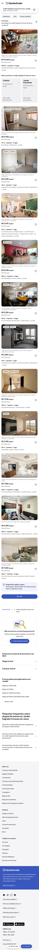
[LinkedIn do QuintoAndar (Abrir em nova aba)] (15, 895)
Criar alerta (27, 946)
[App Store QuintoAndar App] (19, 924)
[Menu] (2, 3)
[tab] (6, 16)
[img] (19, 41)
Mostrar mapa (14, 946)
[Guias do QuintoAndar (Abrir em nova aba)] (11, 895)
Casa (15, 16)
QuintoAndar (6, 609)
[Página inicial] (14, 3)
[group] (19, 50)
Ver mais (19, 596)
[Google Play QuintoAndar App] (8, 924)
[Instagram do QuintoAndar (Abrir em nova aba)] (8, 895)
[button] (11, 90)
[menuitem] (6, 610)
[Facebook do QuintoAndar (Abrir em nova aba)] (4, 895)
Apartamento (6, 16)
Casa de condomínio (25, 16)
